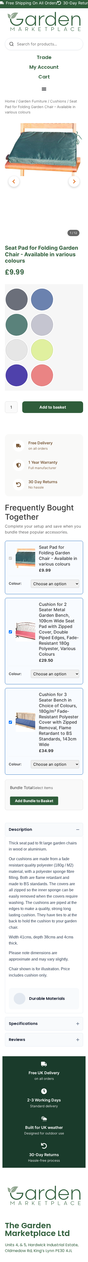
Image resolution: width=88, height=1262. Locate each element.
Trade (44, 57)
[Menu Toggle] (44, 88)
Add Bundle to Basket (34, 800)
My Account (44, 67)
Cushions (58, 101)
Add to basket (52, 407)
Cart (44, 76)
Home (10, 101)
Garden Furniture (32, 101)
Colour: (15, 583)
